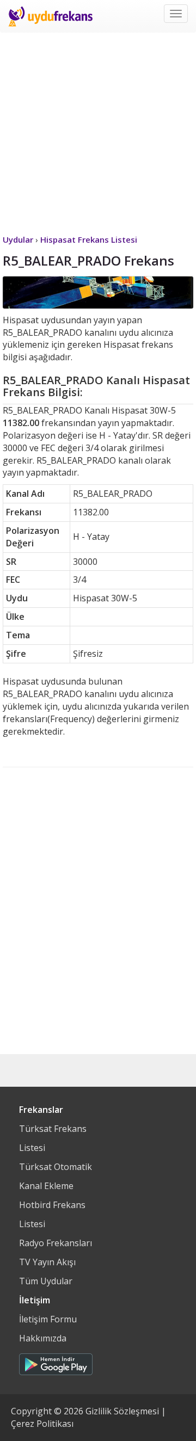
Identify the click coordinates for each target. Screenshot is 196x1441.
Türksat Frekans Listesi (53, 1138)
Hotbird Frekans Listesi (52, 1214)
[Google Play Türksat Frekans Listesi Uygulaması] (56, 1361)
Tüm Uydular (45, 1281)
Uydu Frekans (50, 16)
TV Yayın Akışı (47, 1262)
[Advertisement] (98, 131)
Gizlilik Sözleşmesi (122, 1411)
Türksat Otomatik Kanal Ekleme (55, 1176)
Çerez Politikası (42, 1424)
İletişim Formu (48, 1319)
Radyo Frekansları (55, 1243)
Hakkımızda (42, 1338)
